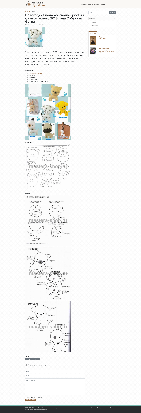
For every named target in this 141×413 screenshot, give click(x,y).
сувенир (38, 358)
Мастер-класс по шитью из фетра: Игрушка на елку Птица (106, 50)
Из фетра (92, 18)
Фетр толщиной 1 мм (35, 73)
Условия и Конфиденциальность (100, 408)
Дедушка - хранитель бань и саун (106, 37)
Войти (103, 4)
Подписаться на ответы (34, 397)
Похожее (93, 33)
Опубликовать (30, 399)
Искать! (112, 12)
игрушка (32, 358)
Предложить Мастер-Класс (89, 4)
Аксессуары (94, 25)
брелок (27, 358)
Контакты (113, 408)
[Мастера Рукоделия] (35, 4)
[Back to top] (138, 410)
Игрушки (93, 22)
